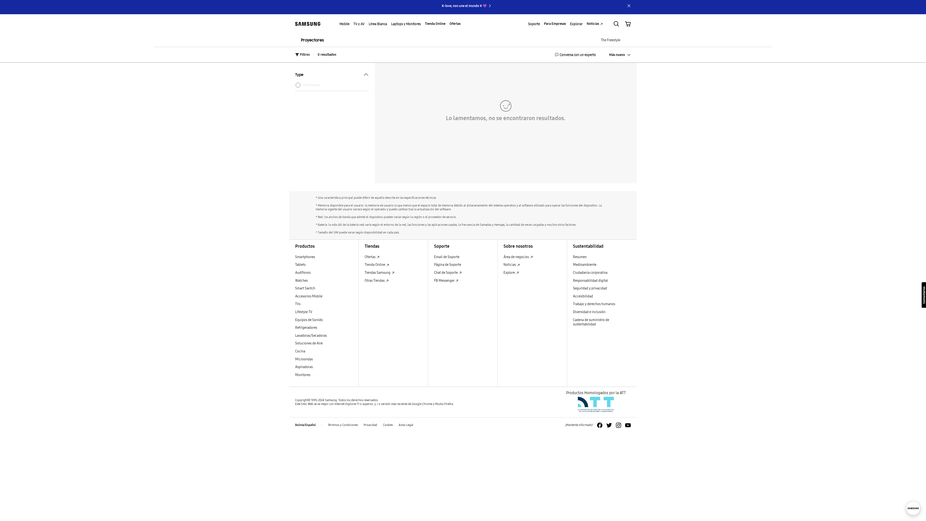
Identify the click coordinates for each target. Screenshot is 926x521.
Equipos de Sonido (309, 320)
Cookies (388, 425)
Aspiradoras (304, 367)
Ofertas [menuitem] (455, 24)
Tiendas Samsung (378, 273)
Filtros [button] (305, 55)
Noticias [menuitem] (593, 24)
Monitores (302, 375)
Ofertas (370, 257)
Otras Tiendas (375, 281)
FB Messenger (444, 281)
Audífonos (303, 273)
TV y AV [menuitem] (359, 24)
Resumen (580, 257)
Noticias (510, 265)
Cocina (300, 351)
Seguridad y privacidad (590, 288)
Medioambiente (584, 265)
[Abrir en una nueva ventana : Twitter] (609, 425)
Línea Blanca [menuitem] (378, 24)
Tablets (300, 265)
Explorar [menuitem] (576, 24)
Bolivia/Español (305, 425)
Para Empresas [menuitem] (555, 24)
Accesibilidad (583, 296)
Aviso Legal (406, 425)
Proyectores (312, 40)
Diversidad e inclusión (589, 312)
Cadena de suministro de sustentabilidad (591, 322)
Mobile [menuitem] (344, 24)
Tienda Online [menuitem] (435, 24)
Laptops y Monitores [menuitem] (406, 24)
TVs (297, 304)
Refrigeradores (306, 328)
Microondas (304, 359)
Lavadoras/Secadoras (311, 336)
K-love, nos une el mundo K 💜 (464, 6)
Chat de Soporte (446, 273)
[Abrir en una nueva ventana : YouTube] (628, 425)
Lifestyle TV (303, 312)
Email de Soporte (446, 257)
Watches (301, 281)
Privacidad (370, 425)
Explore (510, 273)
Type (299, 75)
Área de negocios (517, 257)
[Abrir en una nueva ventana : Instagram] (618, 425)
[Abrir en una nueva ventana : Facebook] (600, 425)
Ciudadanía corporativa (590, 273)
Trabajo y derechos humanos (594, 304)
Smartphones (305, 257)
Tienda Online (375, 265)
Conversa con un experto (578, 55)
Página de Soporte (447, 265)
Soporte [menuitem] (534, 24)
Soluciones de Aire (309, 343)
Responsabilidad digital (590, 281)
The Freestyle (610, 40)
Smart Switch (305, 288)
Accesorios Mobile (308, 296)
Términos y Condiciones (343, 425)
